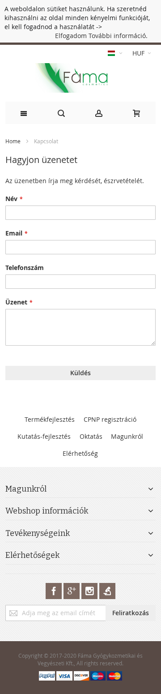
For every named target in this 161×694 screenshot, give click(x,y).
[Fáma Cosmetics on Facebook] (55, 591)
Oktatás (91, 436)
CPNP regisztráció (110, 419)
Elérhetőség (80, 453)
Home (13, 141)
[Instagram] (90, 591)
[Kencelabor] (107, 591)
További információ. (118, 35)
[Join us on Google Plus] (72, 591)
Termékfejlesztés (50, 419)
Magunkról (127, 436)
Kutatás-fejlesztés (44, 436)
